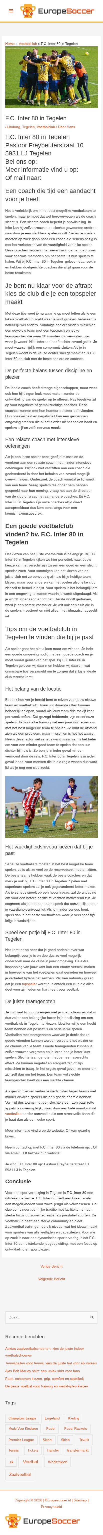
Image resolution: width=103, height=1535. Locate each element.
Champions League (22, 1418)
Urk (11, 1462)
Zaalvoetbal (20, 1474)
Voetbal (30, 1461)
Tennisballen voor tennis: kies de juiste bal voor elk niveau (51, 1363)
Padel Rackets (75, 1428)
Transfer (53, 1450)
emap (82, 1500)
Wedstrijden (57, 1462)
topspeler (29, 984)
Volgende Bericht (51, 1279)
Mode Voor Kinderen (23, 1428)
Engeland (52, 1418)
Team (84, 1439)
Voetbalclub (46, 127)
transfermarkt (77, 1450)
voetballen (13, 1114)
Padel (50, 1428)
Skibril (47, 1440)
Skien (65, 1440)
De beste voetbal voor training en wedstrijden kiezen (46, 1386)
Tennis (13, 1450)
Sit (76, 1500)
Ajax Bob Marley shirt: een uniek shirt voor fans (42, 1371)
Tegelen (28, 127)
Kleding (73, 1418)
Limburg (13, 127)
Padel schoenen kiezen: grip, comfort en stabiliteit (44, 1379)
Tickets (33, 1450)
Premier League (21, 1440)
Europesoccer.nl (58, 1500)
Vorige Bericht (51, 1266)
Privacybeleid (51, 1507)
